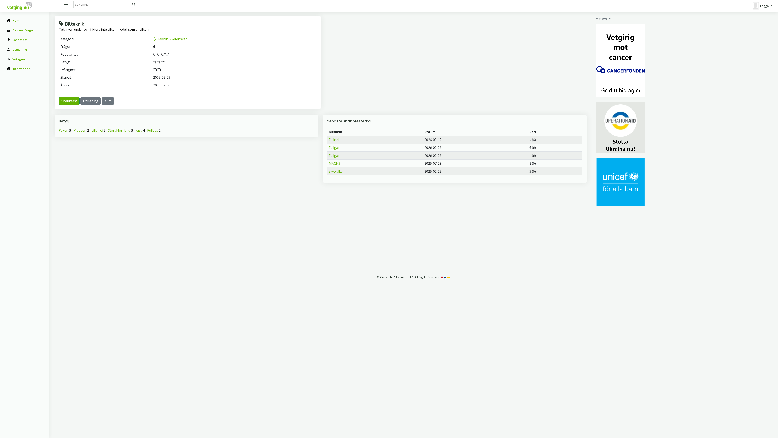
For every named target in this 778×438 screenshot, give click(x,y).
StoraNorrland (119, 130)
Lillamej (97, 130)
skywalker (336, 171)
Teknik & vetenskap (171, 39)
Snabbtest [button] (69, 101)
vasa (138, 130)
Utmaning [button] (90, 101)
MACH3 (334, 163)
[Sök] (133, 4)
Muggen (79, 130)
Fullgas (152, 130)
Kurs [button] (107, 101)
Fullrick (334, 139)
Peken (63, 130)
